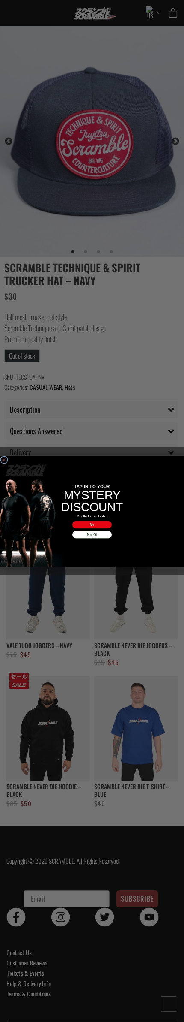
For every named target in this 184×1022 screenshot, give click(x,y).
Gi (92, 524)
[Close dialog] (4, 459)
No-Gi (92, 534)
